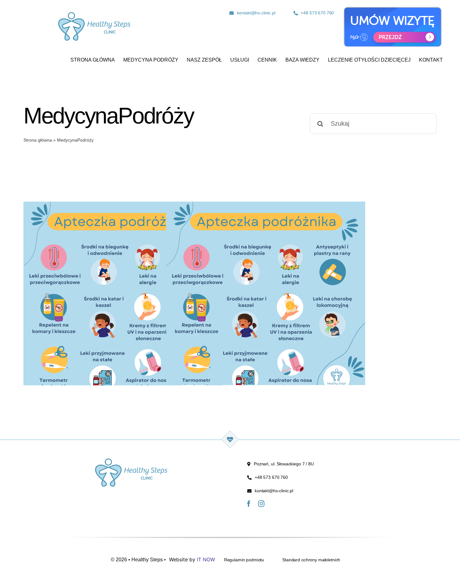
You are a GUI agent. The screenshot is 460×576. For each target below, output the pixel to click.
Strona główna (37, 140)
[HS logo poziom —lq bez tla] (94, 15)
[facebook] (249, 504)
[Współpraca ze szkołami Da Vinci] (122, 301)
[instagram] (261, 504)
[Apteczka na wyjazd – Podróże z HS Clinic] (265, 301)
